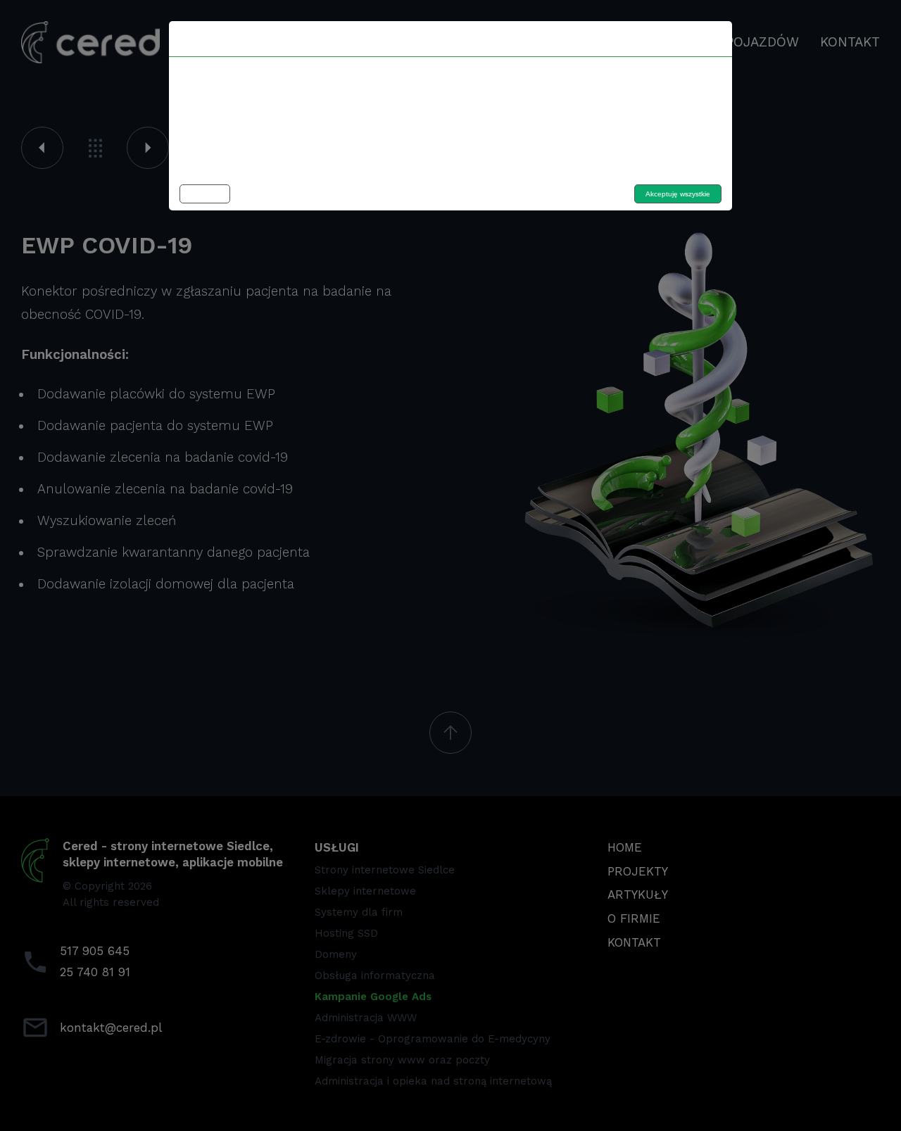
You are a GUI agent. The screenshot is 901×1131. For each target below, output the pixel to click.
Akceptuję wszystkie (677, 194)
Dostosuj (205, 194)
